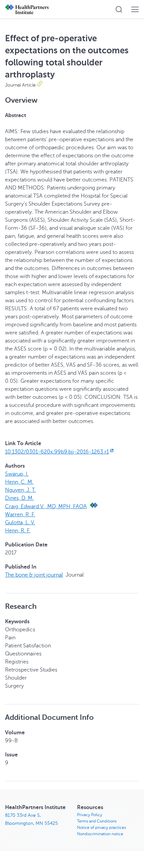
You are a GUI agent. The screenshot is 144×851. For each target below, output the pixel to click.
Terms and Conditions (97, 821)
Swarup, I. (16, 474)
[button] (119, 9)
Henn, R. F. (17, 531)
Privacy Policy (89, 814)
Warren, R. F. (20, 515)
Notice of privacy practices (101, 827)
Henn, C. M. (19, 482)
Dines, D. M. (19, 498)
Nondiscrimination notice (100, 834)
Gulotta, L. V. (20, 523)
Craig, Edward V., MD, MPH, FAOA (46, 506)
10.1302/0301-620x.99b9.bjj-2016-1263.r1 (57, 452)
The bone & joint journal (34, 575)
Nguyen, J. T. (20, 490)
